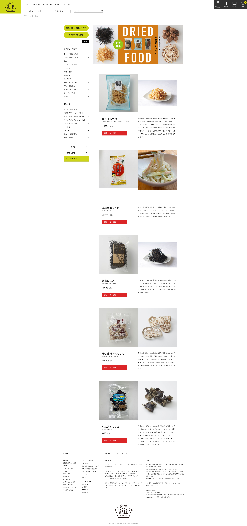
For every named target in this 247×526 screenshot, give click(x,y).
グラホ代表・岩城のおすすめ (74, 116)
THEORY (36, 4)
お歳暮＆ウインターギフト (73, 113)
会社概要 (85, 484)
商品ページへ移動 (110, 133)
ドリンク (67, 68)
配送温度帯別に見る (71, 57)
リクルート (85, 477)
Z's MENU (67, 79)
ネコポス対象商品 (70, 134)
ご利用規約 (85, 463)
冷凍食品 (67, 75)
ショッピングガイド (88, 460)
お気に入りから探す (76, 35)
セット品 (67, 127)
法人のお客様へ (71, 158)
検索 (85, 41)
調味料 (66, 61)
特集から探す (71, 153)
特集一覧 (30, 16)
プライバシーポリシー (89, 471)
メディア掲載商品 (70, 109)
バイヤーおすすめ (70, 123)
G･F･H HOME (86, 481)
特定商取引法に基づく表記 (90, 466)
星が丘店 (85, 492)
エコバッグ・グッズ (71, 89)
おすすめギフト (71, 147)
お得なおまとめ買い (71, 82)
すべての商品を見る (71, 54)
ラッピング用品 (69, 93)
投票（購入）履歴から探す (76, 28)
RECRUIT (67, 4)
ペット (66, 96)
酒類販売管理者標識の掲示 (90, 469)
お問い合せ (85, 474)
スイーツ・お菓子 (70, 64)
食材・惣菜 (68, 72)
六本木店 (85, 490)
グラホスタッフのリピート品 (74, 120)
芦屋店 (84, 487)
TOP (27, 4)
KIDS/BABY (68, 130)
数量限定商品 (69, 137)
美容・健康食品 (69, 86)
